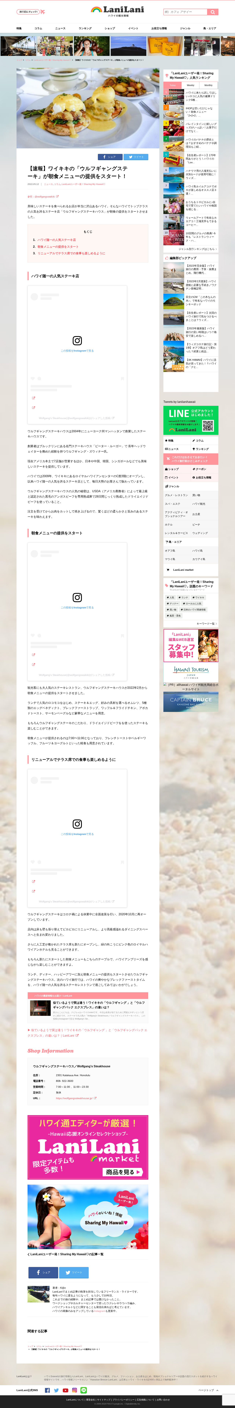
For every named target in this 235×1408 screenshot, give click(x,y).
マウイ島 (170, 559)
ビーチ (196, 524)
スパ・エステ (172, 503)
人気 (172, 597)
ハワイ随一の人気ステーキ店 (54, 239)
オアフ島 (170, 550)
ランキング (85, 28)
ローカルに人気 (193, 603)
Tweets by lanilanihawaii (179, 401)
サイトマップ (103, 1399)
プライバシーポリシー (124, 1399)
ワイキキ (199, 597)
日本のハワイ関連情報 (195, 609)
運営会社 (90, 1399)
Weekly (190, 85)
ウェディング (200, 533)
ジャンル (185, 28)
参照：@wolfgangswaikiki (41, 196)
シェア (112, 156)
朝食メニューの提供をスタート (56, 246)
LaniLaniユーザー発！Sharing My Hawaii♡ (52, 60)
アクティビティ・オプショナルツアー (176, 514)
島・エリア (209, 28)
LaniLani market (183, 569)
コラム (38, 28)
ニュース (60, 28)
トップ (19, 60)
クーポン (201, 469)
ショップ (110, 28)
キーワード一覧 (206, 623)
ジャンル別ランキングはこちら (197, 248)
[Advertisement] (190, 382)
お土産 (196, 514)
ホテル (169, 524)
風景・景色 (175, 615)
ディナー (174, 603)
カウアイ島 (198, 559)
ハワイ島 (197, 550)
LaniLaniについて (75, 1399)
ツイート (139, 156)
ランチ (184, 597)
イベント (133, 28)
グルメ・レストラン (176, 495)
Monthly (208, 85)
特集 (19, 28)
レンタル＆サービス (176, 533)
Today (173, 85)
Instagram (99, 1310)
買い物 (196, 495)
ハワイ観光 (198, 503)
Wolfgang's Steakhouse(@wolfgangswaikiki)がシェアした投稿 (75, 418)
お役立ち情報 (159, 28)
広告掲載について (145, 1399)
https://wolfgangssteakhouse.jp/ (74, 1098)
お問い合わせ (163, 1399)
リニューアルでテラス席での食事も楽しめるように (69, 253)
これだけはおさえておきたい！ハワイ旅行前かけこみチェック (190, 459)
